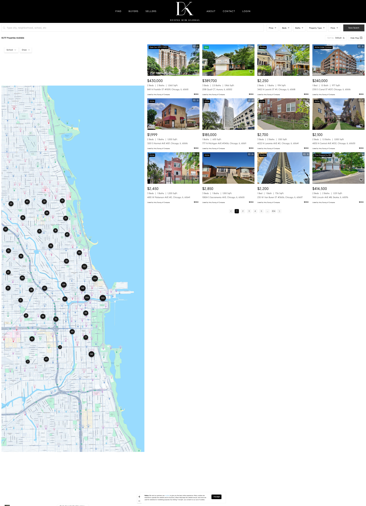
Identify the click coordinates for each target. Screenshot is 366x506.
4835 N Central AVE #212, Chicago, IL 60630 (333, 143)
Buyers (134, 11)
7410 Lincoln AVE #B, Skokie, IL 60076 (330, 197)
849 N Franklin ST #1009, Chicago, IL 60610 (167, 89)
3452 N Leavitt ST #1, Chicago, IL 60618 (276, 89)
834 (273, 211)
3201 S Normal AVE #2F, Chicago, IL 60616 (167, 143)
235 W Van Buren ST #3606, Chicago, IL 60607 (280, 197)
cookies (167, 495)
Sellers (151, 11)
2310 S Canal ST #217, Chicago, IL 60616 (331, 89)
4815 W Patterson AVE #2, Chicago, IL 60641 (168, 197)
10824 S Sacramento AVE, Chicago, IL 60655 (223, 197)
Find (119, 11)
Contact (229, 11)
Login (246, 11)
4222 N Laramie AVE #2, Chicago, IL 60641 (278, 143)
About (211, 11)
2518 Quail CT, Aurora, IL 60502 (217, 89)
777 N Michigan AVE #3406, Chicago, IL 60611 (224, 143)
